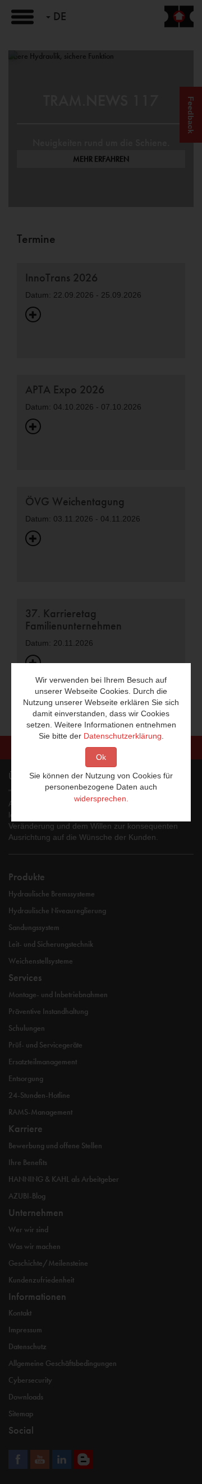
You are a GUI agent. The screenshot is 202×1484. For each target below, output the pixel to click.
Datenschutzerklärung (123, 735)
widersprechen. (101, 798)
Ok (101, 757)
